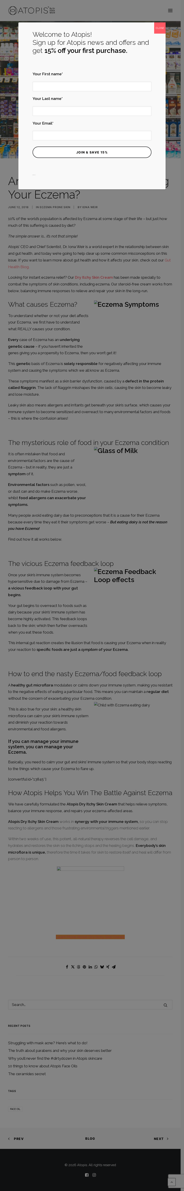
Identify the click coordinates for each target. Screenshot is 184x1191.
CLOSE (160, 28)
